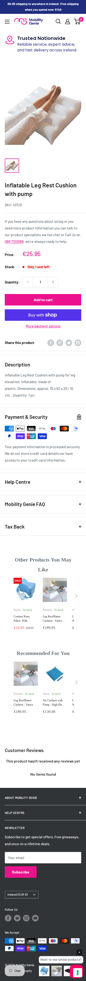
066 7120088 (14, 241)
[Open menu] (7, 22)
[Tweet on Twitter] (68, 342)
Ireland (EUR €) (17, 894)
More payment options (43, 326)
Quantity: (12, 282)
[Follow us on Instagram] (26, 918)
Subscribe (20, 872)
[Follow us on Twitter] (17, 918)
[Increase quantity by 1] (53, 282)
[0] (77, 21)
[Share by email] (78, 342)
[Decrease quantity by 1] (28, 282)
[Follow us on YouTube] (35, 918)
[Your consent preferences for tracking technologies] (77, 972)
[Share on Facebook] (50, 342)
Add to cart (43, 299)
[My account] (67, 21)
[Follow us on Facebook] (8, 918)
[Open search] (58, 21)
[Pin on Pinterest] (59, 342)
